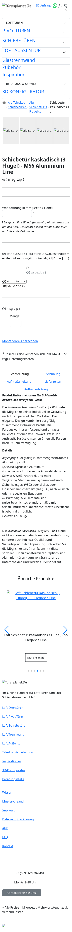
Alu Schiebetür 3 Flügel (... (38, 106)
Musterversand (13, 801)
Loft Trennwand (13, 734)
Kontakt (7, 846)
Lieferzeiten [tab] (53, 381)
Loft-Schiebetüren (14, 725)
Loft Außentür (12, 743)
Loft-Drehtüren (12, 708)
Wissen (7, 792)
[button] (7, 131)
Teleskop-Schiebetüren (18, 752)
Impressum (10, 810)
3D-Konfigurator (13, 770)
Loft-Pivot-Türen (13, 717)
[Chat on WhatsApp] (55, 5)
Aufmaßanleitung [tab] (19, 381)
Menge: (15, 316)
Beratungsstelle (13, 779)
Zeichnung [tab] (53, 374)
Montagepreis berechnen (20, 341)
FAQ (5, 837)
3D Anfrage (44, 5)
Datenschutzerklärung (18, 819)
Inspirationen (11, 761)
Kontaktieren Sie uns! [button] (22, 893)
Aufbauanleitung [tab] (36, 389)
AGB (5, 828)
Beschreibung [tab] (19, 374)
